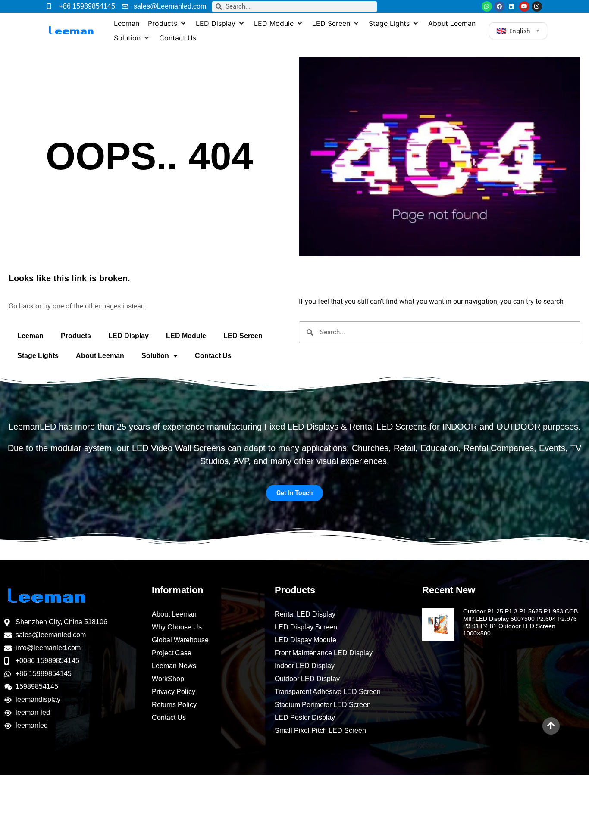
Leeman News (174, 666)
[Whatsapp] (487, 6)
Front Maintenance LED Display (324, 653)
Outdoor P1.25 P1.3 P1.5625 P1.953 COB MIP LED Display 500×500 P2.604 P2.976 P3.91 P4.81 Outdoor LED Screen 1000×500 (520, 622)
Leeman (30, 335)
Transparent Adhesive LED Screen (328, 691)
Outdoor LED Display (307, 678)
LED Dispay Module (305, 640)
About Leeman (100, 355)
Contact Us (213, 355)
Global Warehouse (180, 640)
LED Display (128, 335)
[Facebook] (499, 6)
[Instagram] (537, 6)
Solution (155, 355)
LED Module (186, 335)
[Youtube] (524, 6)
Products (76, 335)
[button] (167, 23)
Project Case (171, 653)
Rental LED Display (305, 614)
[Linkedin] (512, 6)
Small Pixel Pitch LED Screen (320, 730)
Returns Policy (174, 704)
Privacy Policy (173, 691)
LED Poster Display (305, 717)
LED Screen (243, 335)
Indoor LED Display (305, 666)
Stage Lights (38, 355)
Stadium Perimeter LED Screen (323, 704)
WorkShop (168, 678)
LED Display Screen (306, 627)
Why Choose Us (177, 627)
